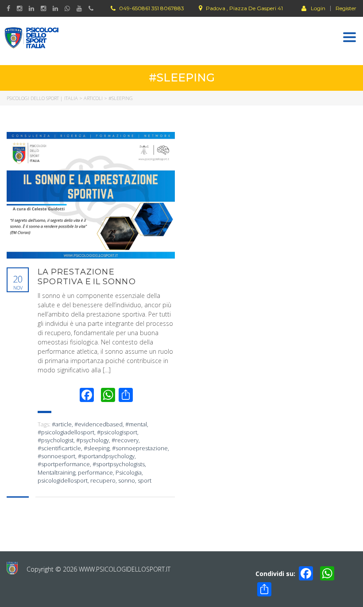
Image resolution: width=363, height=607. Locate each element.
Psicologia (129, 472)
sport (144, 480)
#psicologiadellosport (66, 432)
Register (346, 8)
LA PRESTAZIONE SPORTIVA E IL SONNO (87, 276)
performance (95, 472)
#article (62, 424)
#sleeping (96, 448)
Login (318, 8)
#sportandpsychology (106, 456)
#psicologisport (117, 432)
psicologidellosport (63, 480)
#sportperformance (64, 464)
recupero (103, 480)
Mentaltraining (56, 472)
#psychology (92, 440)
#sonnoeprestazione (140, 448)
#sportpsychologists (119, 464)
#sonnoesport (56, 456)
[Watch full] (91, 195)
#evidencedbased (98, 424)
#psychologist (55, 440)
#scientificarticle (59, 448)
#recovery (125, 440)
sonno (126, 480)
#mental (136, 424)
